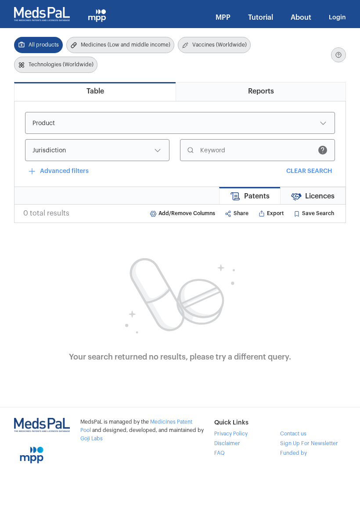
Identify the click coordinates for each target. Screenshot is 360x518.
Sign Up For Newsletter (309, 443)
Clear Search (309, 171)
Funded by (293, 453)
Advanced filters (64, 171)
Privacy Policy (231, 433)
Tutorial (260, 17)
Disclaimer (227, 443)
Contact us (293, 433)
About (301, 17)
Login (337, 17)
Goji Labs (91, 438)
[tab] (95, 91)
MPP (223, 17)
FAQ (219, 453)
